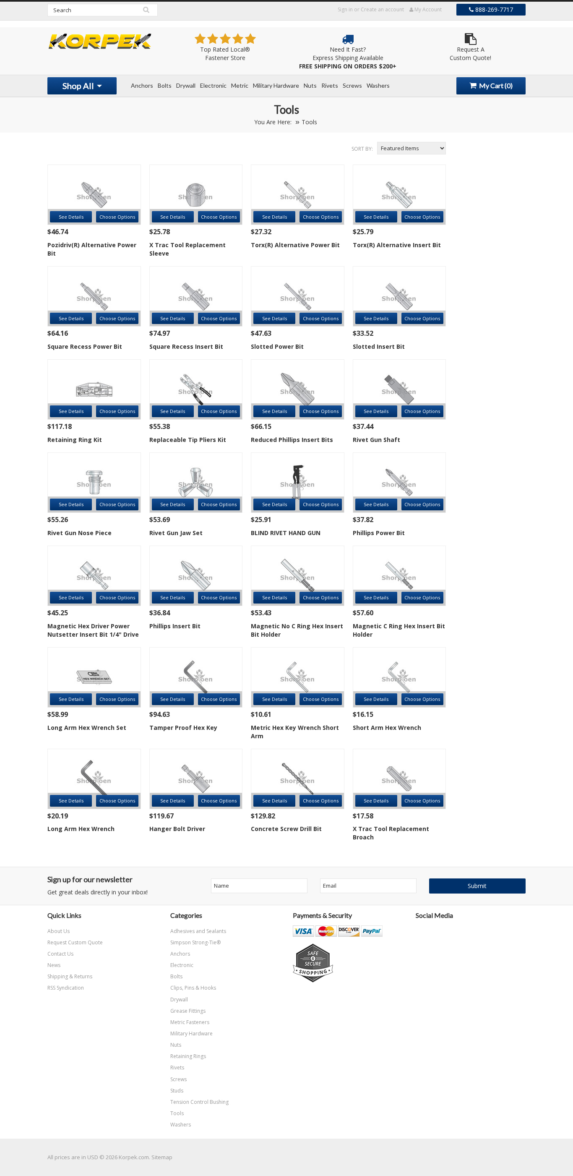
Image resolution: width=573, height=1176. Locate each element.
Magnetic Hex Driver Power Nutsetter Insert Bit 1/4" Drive (93, 630)
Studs (176, 1090)
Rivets (329, 85)
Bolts (165, 85)
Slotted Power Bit (277, 346)
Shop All (79, 86)
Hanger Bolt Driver (177, 829)
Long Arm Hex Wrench (81, 829)
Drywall (185, 85)
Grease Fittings (188, 1010)
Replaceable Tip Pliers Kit (187, 440)
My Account (427, 9)
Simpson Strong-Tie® (195, 942)
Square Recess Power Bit (84, 346)
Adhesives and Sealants (198, 931)
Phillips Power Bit (379, 533)
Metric (239, 85)
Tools (177, 1113)
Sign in (345, 9)
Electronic (213, 85)
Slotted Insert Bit (379, 346)
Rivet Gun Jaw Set (176, 533)
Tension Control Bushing (199, 1101)
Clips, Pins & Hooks (193, 987)
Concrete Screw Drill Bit (286, 829)
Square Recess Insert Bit (186, 346)
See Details (71, 217)
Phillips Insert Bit (175, 626)
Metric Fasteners (189, 1022)
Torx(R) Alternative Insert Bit (397, 245)
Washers (378, 85)
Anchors (142, 85)
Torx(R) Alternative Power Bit (295, 245)
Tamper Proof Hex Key (183, 728)
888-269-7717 (493, 9)
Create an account (382, 9)
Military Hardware (276, 85)
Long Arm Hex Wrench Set (86, 728)
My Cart (495, 85)
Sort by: (362, 148)
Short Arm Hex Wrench (387, 728)
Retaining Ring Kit (74, 440)
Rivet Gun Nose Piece (79, 533)
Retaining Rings (188, 1056)
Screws (352, 85)
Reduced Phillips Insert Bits (292, 440)
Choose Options (117, 217)
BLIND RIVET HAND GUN (285, 533)
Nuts (310, 85)
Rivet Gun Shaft (376, 440)
